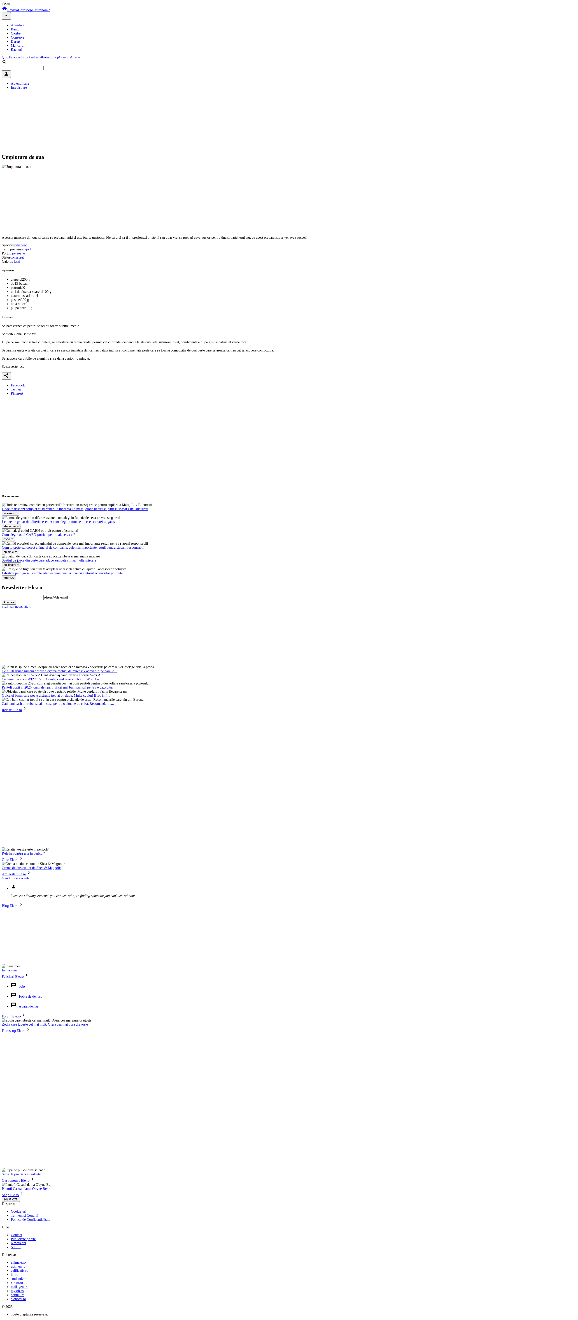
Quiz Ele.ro (10, 860)
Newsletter (18, 1243)
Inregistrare (19, 87)
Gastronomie (41, 10)
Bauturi (16, 29)
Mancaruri (18, 45)
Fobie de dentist (30, 996)
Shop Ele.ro (10, 1195)
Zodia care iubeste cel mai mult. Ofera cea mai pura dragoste (45, 1024)
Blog (24, 57)
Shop (55, 57)
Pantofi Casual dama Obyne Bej (25, 1189)
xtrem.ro (17, 1283)
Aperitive (17, 25)
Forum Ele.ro (11, 1016)
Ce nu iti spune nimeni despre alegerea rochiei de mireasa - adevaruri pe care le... (59, 671)
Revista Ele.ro (12, 710)
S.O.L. (16, 1247)
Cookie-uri (18, 1211)
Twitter (16, 389)
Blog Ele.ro (10, 906)
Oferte (75, 57)
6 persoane (17, 253)
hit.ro (14, 1274)
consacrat (17, 257)
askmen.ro (18, 1266)
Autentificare (20, 83)
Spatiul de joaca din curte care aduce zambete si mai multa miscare (49, 560)
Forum (46, 57)
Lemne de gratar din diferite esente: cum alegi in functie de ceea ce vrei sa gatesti (59, 522)
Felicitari (15, 57)
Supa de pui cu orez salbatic (22, 1174)
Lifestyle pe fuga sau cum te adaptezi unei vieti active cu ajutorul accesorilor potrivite (62, 573)
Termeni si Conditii (24, 1215)
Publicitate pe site (23, 1239)
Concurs (65, 57)
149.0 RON (11, 1199)
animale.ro (18, 1262)
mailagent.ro (19, 1287)
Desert (15, 41)
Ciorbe (16, 33)
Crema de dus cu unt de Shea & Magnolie (31, 868)
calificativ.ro (19, 1270)
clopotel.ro (18, 1299)
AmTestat (35, 57)
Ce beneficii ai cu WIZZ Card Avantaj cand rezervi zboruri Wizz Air (50, 679)
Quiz (5, 57)
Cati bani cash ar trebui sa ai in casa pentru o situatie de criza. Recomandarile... (58, 703)
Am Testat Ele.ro (14, 874)
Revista (12, 10)
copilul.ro (17, 1295)
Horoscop (25, 10)
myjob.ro (17, 1291)
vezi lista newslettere (16, 606)
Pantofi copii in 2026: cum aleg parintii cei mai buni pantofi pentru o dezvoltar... (58, 687)
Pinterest (17, 393)
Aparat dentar (28, 1006)
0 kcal (16, 261)
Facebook (18, 385)
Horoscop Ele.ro (13, 1031)
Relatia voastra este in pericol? (23, 853)
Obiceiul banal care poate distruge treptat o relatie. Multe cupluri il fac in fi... (56, 695)
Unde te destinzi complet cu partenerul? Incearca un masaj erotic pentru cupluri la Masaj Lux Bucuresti (75, 509)
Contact (16, 1235)
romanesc (20, 245)
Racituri (16, 49)
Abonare (9, 602)
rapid (27, 249)
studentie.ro (19, 1279)
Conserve (17, 37)
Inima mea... (10, 970)
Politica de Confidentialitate (30, 1219)
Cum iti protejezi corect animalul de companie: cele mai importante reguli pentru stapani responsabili (73, 547)
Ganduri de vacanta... (17, 878)
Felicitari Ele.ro (13, 976)
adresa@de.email (56, 597)
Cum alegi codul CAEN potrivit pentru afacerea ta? (38, 534)
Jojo (22, 986)
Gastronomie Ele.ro (16, 1180)
